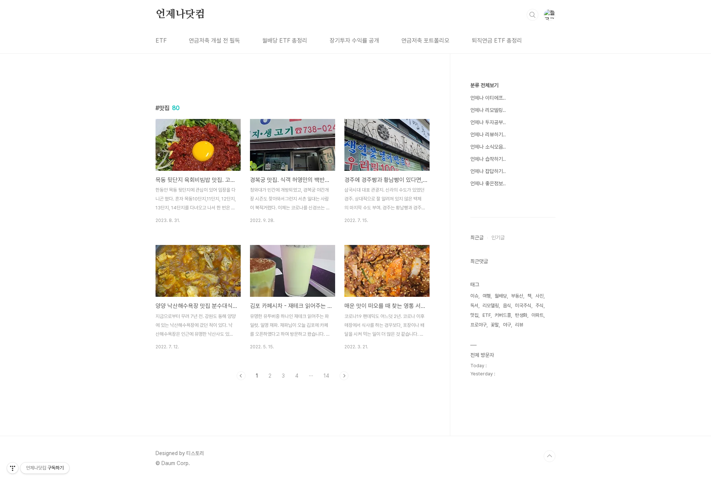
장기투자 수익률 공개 (354, 40)
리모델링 (491, 305)
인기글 (498, 237)
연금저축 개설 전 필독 (214, 40)
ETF (161, 40)
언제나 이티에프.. (488, 98)
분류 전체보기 (484, 85)
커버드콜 (503, 315)
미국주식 (523, 305)
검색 (532, 14)
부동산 (517, 296)
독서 (474, 305)
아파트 (537, 315)
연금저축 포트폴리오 (425, 40)
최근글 (477, 237)
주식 (539, 305)
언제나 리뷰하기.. (488, 134)
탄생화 (521, 315)
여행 (487, 296)
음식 (507, 305)
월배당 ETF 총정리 (284, 40)
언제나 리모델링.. (488, 110)
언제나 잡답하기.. (488, 171)
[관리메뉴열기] (12, 468)
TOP (549, 456)
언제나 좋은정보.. (488, 183)
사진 (539, 296)
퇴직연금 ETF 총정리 (497, 40)
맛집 (474, 315)
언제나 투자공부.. (488, 122)
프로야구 (478, 325)
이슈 (474, 296)
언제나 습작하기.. (488, 159)
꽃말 (495, 325)
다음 (344, 375)
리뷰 (519, 325)
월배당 (501, 296)
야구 (507, 325)
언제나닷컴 (180, 14)
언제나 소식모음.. (488, 147)
